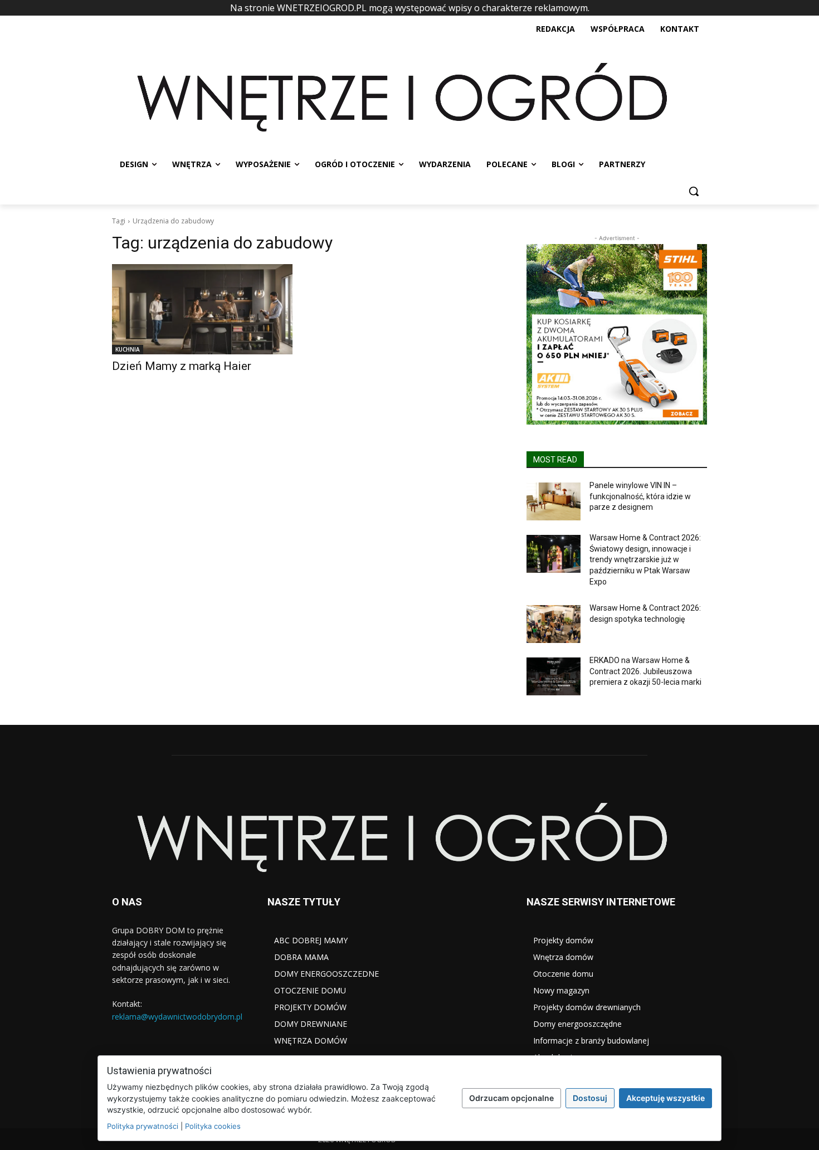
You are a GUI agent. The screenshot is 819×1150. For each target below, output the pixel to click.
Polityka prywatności (142, 1126)
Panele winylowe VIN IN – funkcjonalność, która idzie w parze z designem (640, 496)
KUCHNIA (127, 349)
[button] (693, 191)
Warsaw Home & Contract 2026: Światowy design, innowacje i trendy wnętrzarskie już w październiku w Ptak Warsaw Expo (645, 559)
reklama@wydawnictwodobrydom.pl (177, 1016)
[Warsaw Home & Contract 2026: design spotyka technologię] (553, 624)
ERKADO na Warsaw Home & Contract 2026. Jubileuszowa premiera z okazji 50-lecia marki (645, 671)
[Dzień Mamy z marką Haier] (202, 309)
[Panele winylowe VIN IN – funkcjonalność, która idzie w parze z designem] (553, 501)
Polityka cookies (213, 1126)
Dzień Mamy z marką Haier (181, 366)
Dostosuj (590, 1098)
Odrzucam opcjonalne (511, 1098)
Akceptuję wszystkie (665, 1098)
